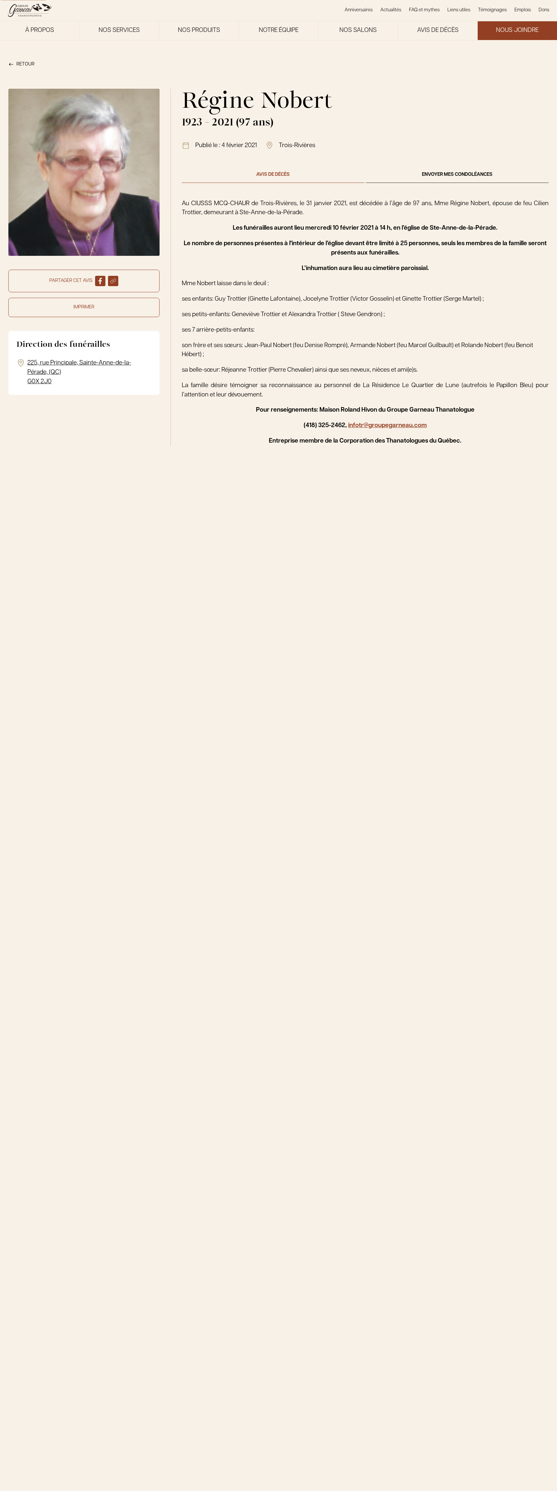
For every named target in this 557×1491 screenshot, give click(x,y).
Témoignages (492, 10)
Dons (544, 10)
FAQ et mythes (424, 10)
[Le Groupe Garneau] (29, 10)
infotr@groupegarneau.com (387, 426)
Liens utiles (458, 10)
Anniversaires (359, 10)
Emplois (522, 10)
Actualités (390, 10)
